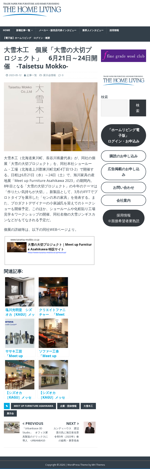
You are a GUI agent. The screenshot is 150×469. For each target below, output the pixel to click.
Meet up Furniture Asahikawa (33, 406)
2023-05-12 (15, 75)
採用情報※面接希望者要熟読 (123, 218)
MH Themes (98, 464)
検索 (104, 96)
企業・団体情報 (68, 406)
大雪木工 (88, 406)
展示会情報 (49, 75)
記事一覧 (32, 75)
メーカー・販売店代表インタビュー (57, 30)
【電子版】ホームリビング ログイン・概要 (26, 38)
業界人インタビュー (93, 30)
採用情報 (114, 30)
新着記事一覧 (23, 30)
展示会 (10, 413)
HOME (6, 30)
